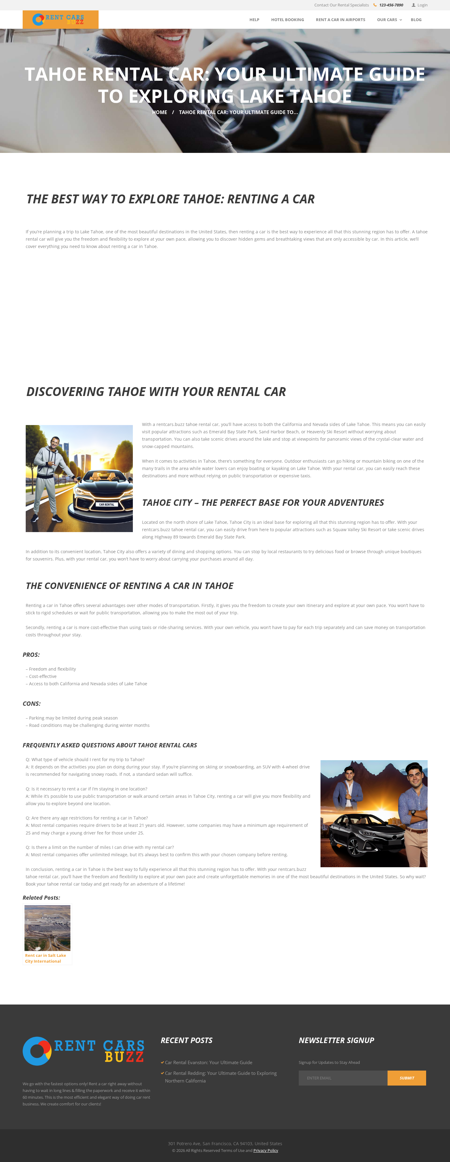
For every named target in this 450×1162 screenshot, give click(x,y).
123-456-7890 (391, 5)
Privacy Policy (265, 1150)
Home (159, 112)
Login (423, 5)
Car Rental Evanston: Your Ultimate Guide (208, 1062)
